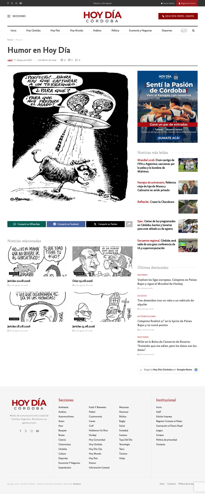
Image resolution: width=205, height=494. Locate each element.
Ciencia (62, 439)
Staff (158, 411)
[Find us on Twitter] (12, 3)
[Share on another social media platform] (129, 224)
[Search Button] (193, 30)
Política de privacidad (166, 439)
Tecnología (124, 444)
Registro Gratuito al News (169, 421)
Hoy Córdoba (33, 30)
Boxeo (61, 434)
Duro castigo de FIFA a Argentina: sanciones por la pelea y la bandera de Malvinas (155, 165)
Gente (92, 421)
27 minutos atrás (146, 309)
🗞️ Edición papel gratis (178, 16)
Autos (61, 421)
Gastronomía (95, 416)
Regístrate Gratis (187, 3)
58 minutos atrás (146, 354)
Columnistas (64, 444)
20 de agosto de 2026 (18, 285)
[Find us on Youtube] (21, 3)
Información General (99, 467)
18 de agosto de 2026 (18, 330)
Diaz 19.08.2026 (82, 281)
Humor (19, 39)
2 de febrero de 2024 (46, 60)
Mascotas (124, 407)
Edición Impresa (164, 416)
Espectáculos (64, 467)
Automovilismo (146, 316)
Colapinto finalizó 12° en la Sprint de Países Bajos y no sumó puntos (164, 323)
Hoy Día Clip (95, 448)
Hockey (92, 434)
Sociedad (123, 430)
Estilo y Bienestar (97, 407)
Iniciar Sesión (168, 3)
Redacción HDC (24, 60)
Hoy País (55, 30)
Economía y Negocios (140, 30)
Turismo (123, 453)
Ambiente (63, 407)
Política (115, 30)
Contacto (160, 444)
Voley (122, 458)
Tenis (121, 448)
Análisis (97, 30)
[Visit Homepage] (102, 16)
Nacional (143, 337)
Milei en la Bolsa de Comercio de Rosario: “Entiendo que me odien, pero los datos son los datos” (167, 345)
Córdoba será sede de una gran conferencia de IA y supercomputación (156, 244)
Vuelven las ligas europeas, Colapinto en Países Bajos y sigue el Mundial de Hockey (167, 281)
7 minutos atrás (146, 288)
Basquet (62, 430)
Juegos (159, 430)
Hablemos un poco (98, 430)
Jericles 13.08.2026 (83, 326)
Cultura (62, 453)
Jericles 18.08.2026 (18, 326)
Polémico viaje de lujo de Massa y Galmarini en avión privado (156, 186)
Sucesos (142, 296)
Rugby (122, 421)
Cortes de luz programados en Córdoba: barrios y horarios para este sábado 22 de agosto (156, 225)
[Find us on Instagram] (16, 3)
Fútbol (92, 411)
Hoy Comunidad (97, 439)
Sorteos (160, 434)
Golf (91, 425)
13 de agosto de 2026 (83, 330)
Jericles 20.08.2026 (18, 281)
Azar (60, 425)
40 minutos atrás (146, 329)
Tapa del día (125, 439)
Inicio (13, 30)
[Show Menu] (8, 16)
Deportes (167, 30)
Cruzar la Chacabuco (155, 201)
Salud (122, 425)
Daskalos (77, 483)
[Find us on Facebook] (8, 3)
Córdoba (62, 448)
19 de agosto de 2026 (83, 285)
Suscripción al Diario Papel (169, 425)
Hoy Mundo (76, 30)
